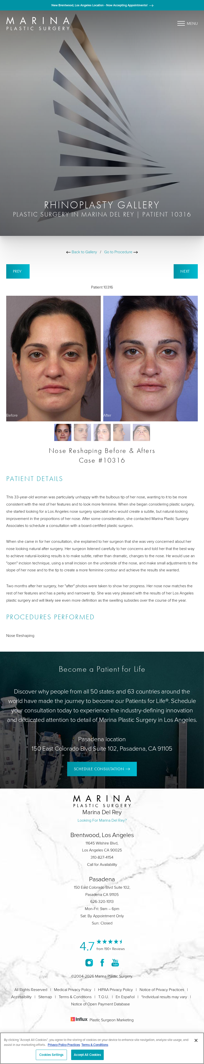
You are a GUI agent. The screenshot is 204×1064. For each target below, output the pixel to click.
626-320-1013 (102, 901)
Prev (18, 271)
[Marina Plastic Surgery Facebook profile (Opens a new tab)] (102, 963)
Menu (192, 23)
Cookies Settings (51, 1054)
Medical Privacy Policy (72, 989)
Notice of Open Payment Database (100, 1004)
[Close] (196, 1040)
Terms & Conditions (75, 996)
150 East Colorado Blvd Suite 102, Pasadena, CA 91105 (102, 748)
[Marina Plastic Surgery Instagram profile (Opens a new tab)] (89, 963)
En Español (125, 996)
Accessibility (21, 996)
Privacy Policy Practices (64, 1044)
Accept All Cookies (87, 1054)
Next (185, 271)
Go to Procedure (118, 252)
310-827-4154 (102, 857)
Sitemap (45, 996)
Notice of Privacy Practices (162, 989)
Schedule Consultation (99, 768)
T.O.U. (103, 996)
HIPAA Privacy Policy (115, 989)
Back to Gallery (84, 252)
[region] (102, 1048)
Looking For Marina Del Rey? (102, 820)
